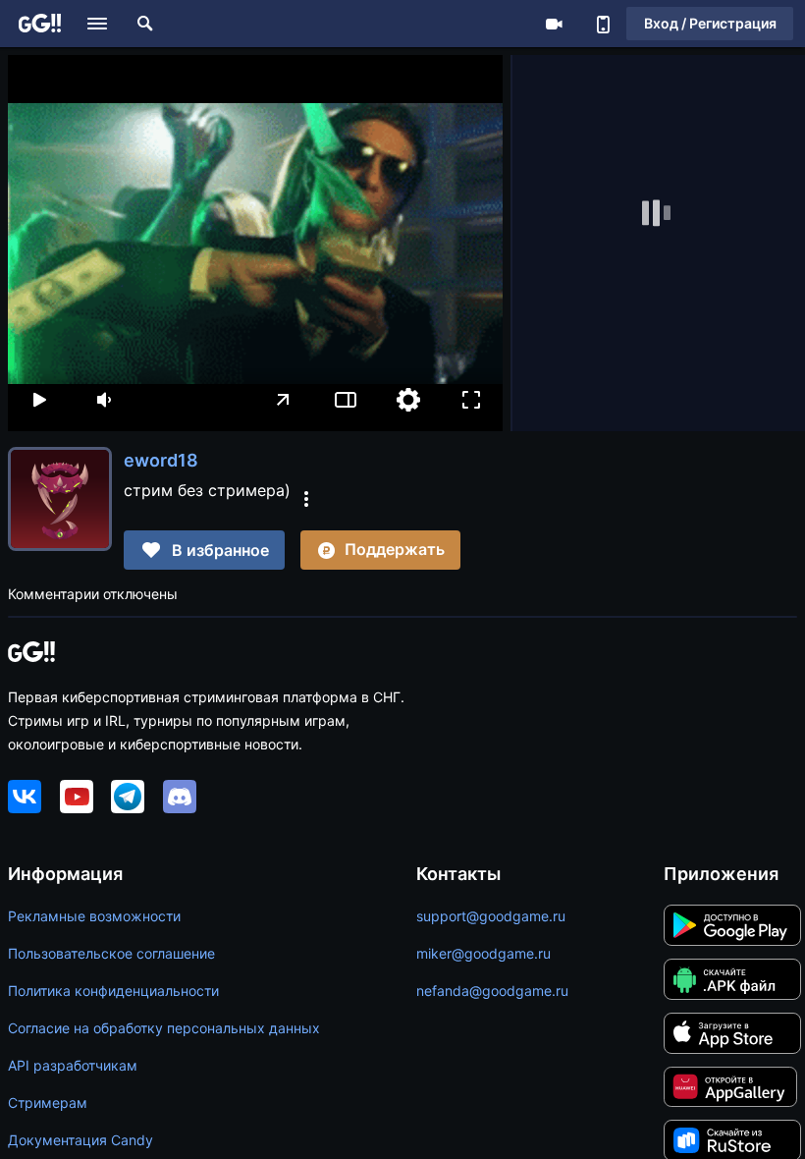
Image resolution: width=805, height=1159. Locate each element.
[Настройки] (408, 399)
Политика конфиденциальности (113, 990)
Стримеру (553, 23)
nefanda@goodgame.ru (492, 990)
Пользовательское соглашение (111, 953)
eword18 (161, 460)
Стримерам (47, 1102)
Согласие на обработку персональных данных (164, 1028)
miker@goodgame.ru (483, 953)
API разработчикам (72, 1065)
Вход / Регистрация (710, 23)
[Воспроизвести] (39, 399)
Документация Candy (80, 1139)
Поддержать (395, 549)
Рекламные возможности (94, 916)
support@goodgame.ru (490, 916)
